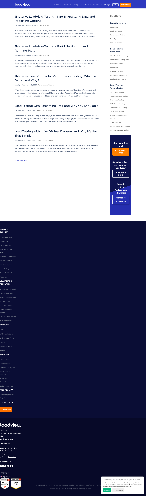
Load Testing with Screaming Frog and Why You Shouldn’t (56, 106)
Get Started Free (120, 151)
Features (66, 5)
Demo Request (5, 245)
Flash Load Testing (117, 100)
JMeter (2, 350)
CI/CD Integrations (6, 386)
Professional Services (121, 199)
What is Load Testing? (8, 289)
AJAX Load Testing (117, 92)
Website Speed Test (7, 395)
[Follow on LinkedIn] (8, 466)
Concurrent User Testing (118, 75)
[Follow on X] (4, 466)
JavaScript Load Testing (118, 107)
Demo (115, 5)
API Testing (114, 27)
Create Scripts (5, 363)
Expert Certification (7, 273)
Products (56, 5)
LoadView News (116, 31)
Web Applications (6, 334)
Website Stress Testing (8, 297)
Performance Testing (46, 85)
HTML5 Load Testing (117, 104)
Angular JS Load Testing (119, 96)
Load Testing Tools (6, 293)
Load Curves (4, 359)
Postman (3, 342)
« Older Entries (21, 161)
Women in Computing (8, 256)
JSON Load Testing (117, 111)
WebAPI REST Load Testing (120, 126)
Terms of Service (65, 488)
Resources (96, 5)
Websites (3, 330)
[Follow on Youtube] (11, 466)
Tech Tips (113, 39)
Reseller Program (6, 265)
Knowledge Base (6, 237)
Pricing (75, 5)
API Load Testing (6, 305)
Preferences (118, 490)
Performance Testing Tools (119, 60)
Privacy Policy (54, 488)
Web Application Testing (119, 56)
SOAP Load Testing (117, 122)
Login (108, 5)
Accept (107, 490)
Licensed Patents (78, 488)
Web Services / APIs (7, 338)
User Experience (116, 43)
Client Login (7, 402)
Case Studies (44, 25)
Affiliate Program (6, 260)
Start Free (125, 5)
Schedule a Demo (121, 173)
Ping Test (3, 398)
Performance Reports (7, 368)
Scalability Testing (116, 63)
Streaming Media (6, 346)
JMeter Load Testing (7, 321)
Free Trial (6, 409)
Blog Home (115, 16)
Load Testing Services (7, 269)
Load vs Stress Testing (118, 79)
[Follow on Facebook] (1, 466)
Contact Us (4, 241)
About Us (3, 277)
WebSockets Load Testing (119, 130)
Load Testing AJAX (117, 71)
